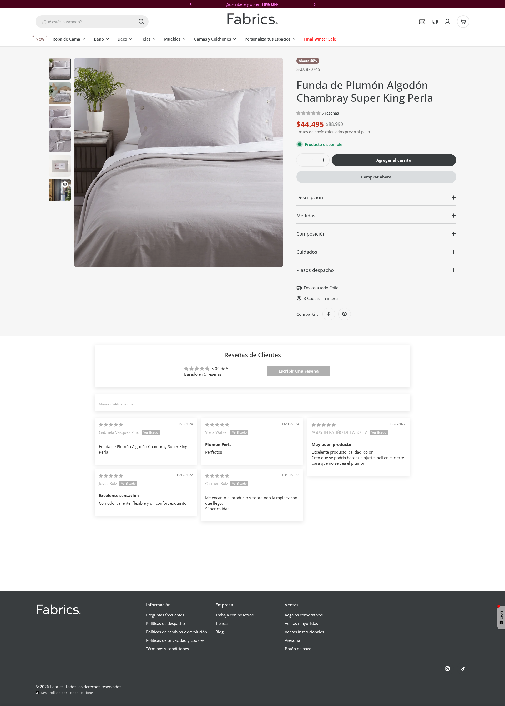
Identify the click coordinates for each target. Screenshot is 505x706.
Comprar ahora (376, 177)
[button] (191, 4)
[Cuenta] (447, 21)
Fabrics (56, 686)
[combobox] (92, 21)
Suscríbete (236, 4)
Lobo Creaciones (81, 692)
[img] (111, 424)
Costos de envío (310, 132)
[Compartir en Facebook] (328, 314)
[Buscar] (141, 21)
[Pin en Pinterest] (344, 314)
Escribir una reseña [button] (299, 371)
